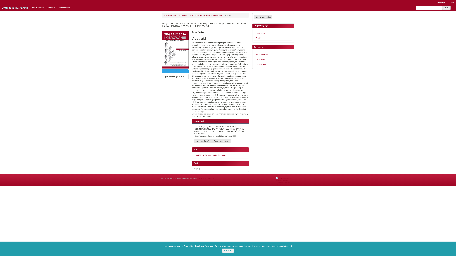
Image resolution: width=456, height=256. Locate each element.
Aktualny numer (38, 8)
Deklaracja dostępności (207, 178)
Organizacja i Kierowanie (15, 7)
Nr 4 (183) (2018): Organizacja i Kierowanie (206, 15)
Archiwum (51, 8)
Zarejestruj (440, 2)
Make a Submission (263, 17)
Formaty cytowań (202, 141)
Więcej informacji (285, 246)
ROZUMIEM (228, 250)
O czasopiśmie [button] (64, 8)
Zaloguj (451, 2)
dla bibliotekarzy (262, 64)
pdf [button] (175, 71)
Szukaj (446, 8)
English (258, 38)
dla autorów (260, 60)
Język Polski (260, 33)
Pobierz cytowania (221, 141)
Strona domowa (170, 15)
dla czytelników (262, 55)
